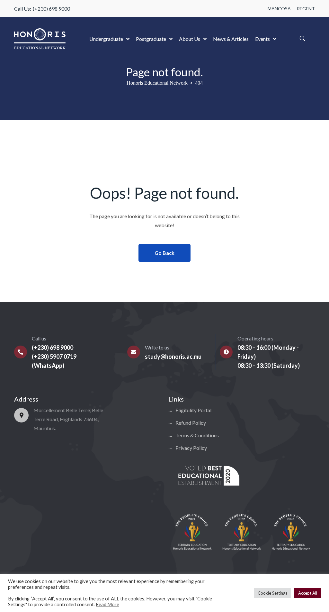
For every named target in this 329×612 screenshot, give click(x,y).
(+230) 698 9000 (51, 8)
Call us (39, 338)
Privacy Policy (191, 448)
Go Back (164, 253)
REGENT (306, 8)
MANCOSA (279, 8)
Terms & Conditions (197, 435)
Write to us (157, 347)
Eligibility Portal (193, 410)
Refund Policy (190, 423)
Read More (107, 604)
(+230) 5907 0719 (54, 356)
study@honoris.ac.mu (173, 356)
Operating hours (255, 338)
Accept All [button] (307, 593)
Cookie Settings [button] (272, 593)
